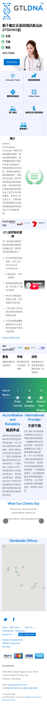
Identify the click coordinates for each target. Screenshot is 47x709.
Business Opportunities (12, 640)
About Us (29, 627)
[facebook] (14, 619)
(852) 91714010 (12, 688)
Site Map (6, 647)
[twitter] (6, 619)
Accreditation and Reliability (12, 419)
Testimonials (7, 631)
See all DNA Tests (11, 337)
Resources (20, 631)
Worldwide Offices (23, 541)
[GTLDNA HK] (22, 18)
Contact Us (7, 634)
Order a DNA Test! (26, 634)
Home (4, 627)
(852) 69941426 (30, 688)
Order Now (12, 62)
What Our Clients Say (24, 503)
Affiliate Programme (11, 643)
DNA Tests (14, 627)
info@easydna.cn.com (17, 685)
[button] (5, 521)
